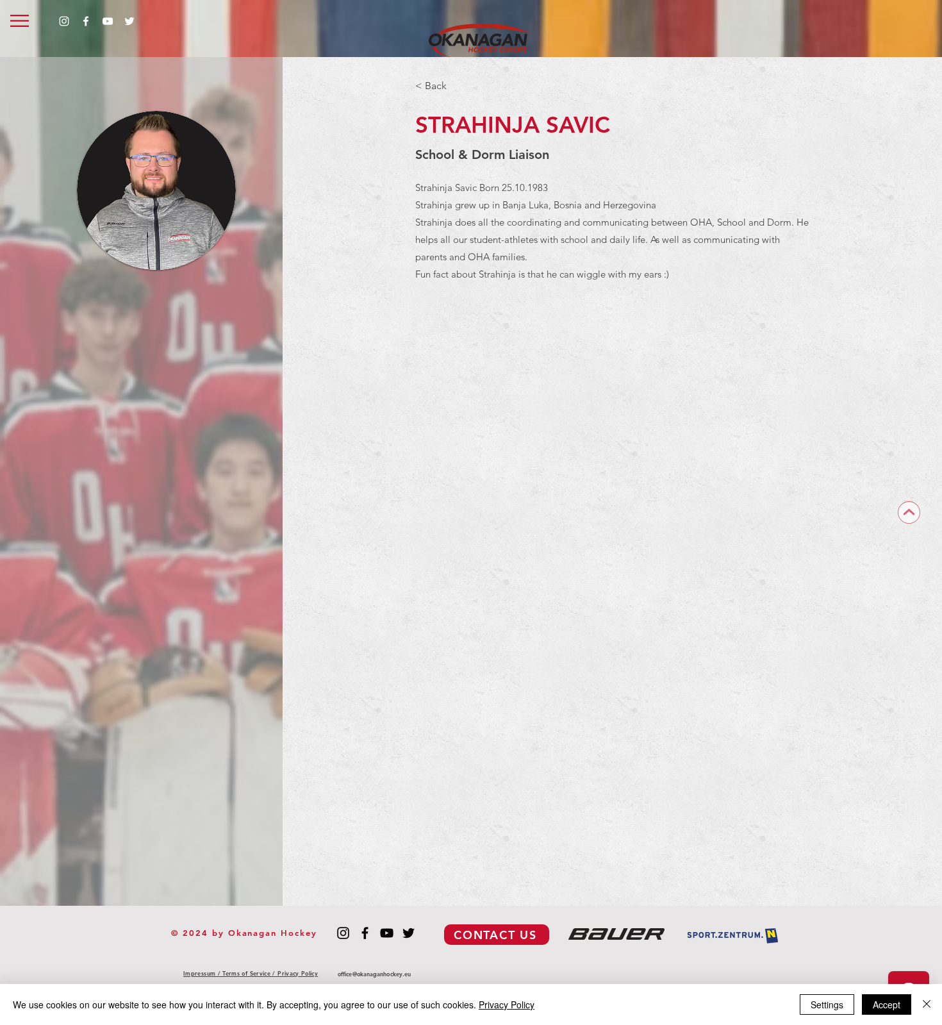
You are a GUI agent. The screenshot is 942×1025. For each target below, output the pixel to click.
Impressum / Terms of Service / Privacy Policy (250, 973)
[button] (19, 21)
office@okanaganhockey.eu (374, 974)
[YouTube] (107, 21)
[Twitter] (129, 21)
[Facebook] (85, 21)
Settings (827, 1004)
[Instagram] (64, 21)
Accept (886, 1004)
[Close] (926, 1004)
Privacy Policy (506, 1004)
